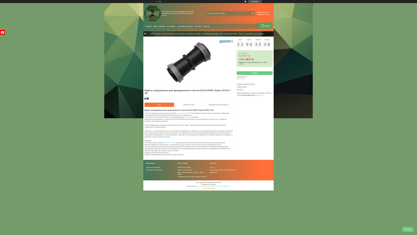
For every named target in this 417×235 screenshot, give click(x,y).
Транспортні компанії (153, 167)
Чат (409, 229)
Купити (254, 73)
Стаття (212, 167)
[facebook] (145, 99)
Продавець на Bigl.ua (208, 184)
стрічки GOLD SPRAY (183, 113)
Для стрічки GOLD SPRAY (228, 34)
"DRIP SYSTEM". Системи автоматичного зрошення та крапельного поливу (175, 34)
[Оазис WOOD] (152, 13)
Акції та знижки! (159, 26)
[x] (148, 99)
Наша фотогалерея (184, 167)
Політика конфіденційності (222, 186)
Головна (148, 26)
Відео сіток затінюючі (185, 170)
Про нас (206, 26)
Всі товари (171, 26)
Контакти (198, 26)
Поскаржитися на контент (204, 186)
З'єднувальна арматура (211, 34)
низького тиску (170, 143)
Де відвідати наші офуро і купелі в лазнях (192, 177)
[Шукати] (252, 13)
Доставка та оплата (185, 26)
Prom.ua (219, 182)
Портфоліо (213, 172)
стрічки (188, 117)
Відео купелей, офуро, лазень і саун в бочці (191, 173)
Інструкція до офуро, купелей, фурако (223, 170)
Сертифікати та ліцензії (154, 170)
